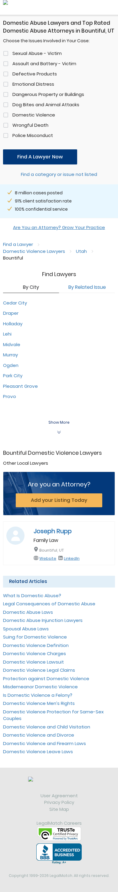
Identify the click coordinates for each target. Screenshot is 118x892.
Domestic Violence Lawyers (34, 251)
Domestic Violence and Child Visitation (46, 727)
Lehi (7, 334)
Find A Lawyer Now (40, 156)
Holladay (12, 323)
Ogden (10, 365)
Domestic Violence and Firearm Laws (44, 743)
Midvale (11, 344)
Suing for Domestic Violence (35, 637)
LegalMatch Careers (59, 823)
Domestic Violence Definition (36, 645)
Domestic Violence (33, 115)
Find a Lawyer (18, 244)
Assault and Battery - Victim (44, 63)
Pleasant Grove (20, 386)
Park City (12, 375)
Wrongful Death (30, 125)
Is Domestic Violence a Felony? (37, 695)
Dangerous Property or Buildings (48, 94)
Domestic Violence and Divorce (38, 735)
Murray (10, 355)
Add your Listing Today (59, 500)
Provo (9, 396)
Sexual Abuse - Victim (37, 53)
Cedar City (15, 303)
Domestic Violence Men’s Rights (39, 703)
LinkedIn (72, 558)
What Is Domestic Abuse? (32, 595)
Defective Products (34, 74)
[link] (59, 784)
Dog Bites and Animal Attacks (45, 104)
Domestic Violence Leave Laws (38, 751)
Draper (10, 313)
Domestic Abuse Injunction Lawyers (43, 620)
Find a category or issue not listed (59, 174)
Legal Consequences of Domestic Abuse (49, 604)
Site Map (59, 809)
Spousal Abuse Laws (26, 629)
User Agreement (59, 795)
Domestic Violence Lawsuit (33, 662)
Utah (81, 251)
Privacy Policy (59, 802)
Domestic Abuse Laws (28, 612)
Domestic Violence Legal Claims (39, 670)
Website (47, 558)
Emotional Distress (33, 84)
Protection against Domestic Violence (46, 678)
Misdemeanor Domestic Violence (40, 686)
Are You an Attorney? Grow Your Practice (59, 227)
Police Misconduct (32, 135)
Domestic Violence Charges (34, 653)
